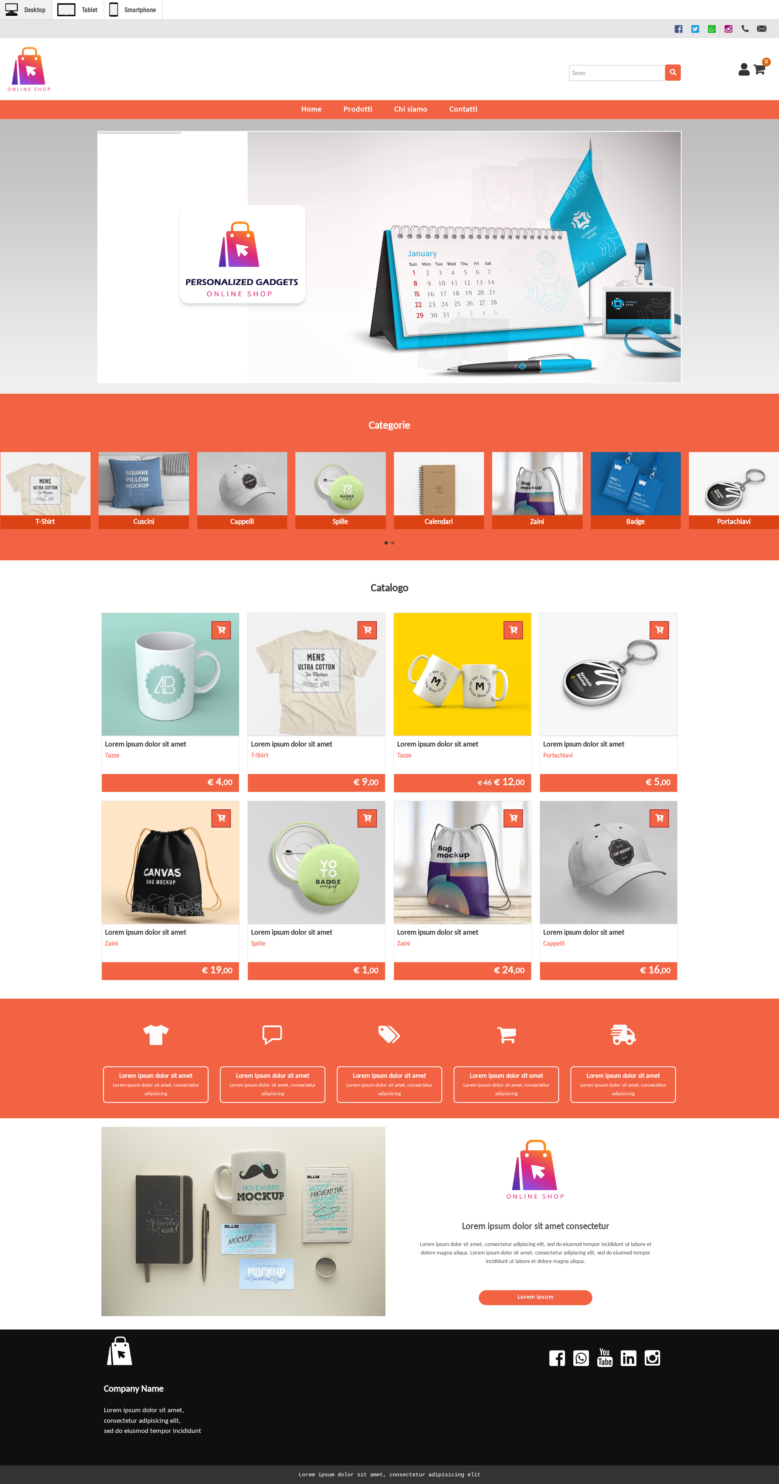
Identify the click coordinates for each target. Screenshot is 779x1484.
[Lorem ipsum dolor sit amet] (170, 674)
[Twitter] (695, 29)
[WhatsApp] (712, 29)
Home (311, 110)
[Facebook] (678, 29)
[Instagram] (728, 29)
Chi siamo (411, 110)
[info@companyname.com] (761, 29)
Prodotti (358, 110)
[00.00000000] (745, 29)
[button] (386, 543)
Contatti (464, 110)
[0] (757, 69)
